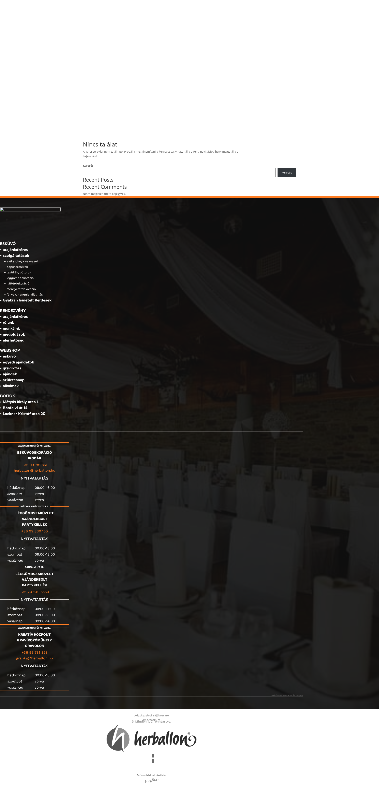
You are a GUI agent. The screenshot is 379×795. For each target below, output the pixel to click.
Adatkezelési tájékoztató (151, 715)
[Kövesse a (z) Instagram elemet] (153, 761)
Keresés (88, 165)
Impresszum (151, 719)
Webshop (228, 122)
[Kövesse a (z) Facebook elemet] (153, 755)
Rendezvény (231, 73)
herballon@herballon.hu (34, 470)
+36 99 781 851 (34, 465)
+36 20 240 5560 (34, 592)
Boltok (227, 108)
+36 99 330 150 (34, 531)
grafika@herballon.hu (34, 658)
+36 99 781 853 (35, 652)
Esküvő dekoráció (236, 7)
